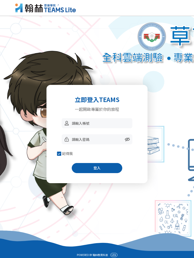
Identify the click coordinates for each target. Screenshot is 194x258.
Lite (114, 254)
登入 (97, 167)
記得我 (67, 153)
